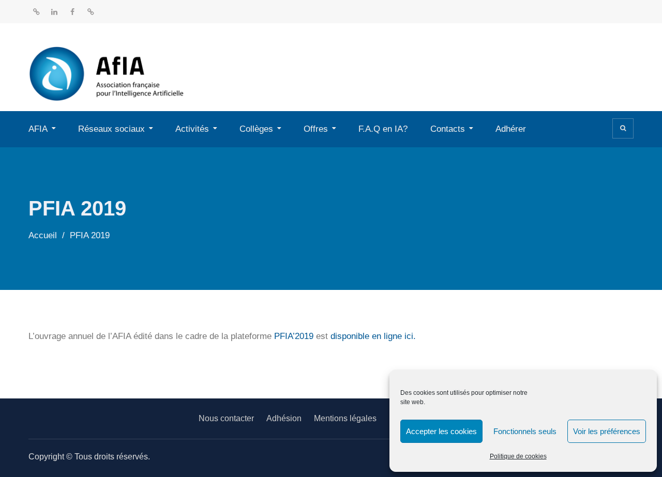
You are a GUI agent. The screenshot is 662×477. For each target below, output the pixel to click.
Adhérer (510, 129)
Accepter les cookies (441, 431)
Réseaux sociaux (111, 129)
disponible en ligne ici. (373, 336)
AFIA (38, 129)
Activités (192, 129)
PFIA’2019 (293, 336)
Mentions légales (345, 418)
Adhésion (284, 418)
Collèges (256, 129)
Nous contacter (226, 418)
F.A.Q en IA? (383, 129)
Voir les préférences (606, 431)
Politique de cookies (518, 456)
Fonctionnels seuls (524, 431)
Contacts (447, 129)
